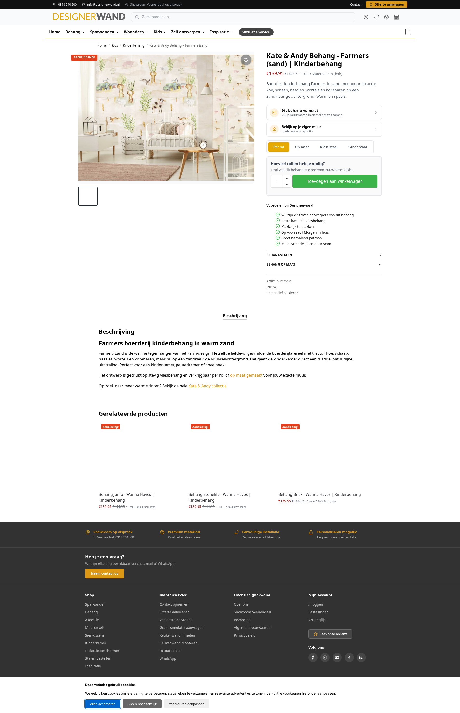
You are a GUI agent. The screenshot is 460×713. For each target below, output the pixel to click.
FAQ (386, 17)
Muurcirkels (95, 627)
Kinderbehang (133, 45)
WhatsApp (168, 658)
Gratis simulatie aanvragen (182, 627)
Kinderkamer (95, 643)
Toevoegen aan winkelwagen (335, 181)
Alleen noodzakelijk (142, 704)
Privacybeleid (244, 635)
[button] (408, 32)
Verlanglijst (317, 619)
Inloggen (315, 604)
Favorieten (376, 17)
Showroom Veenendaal (252, 612)
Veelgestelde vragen (176, 619)
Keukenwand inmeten (177, 635)
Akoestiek (92, 619)
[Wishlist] (174, 429)
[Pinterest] (337, 657)
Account (366, 17)
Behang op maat (280, 264)
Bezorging (242, 619)
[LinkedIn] (361, 657)
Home (102, 45)
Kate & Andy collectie (207, 385)
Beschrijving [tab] (235, 315)
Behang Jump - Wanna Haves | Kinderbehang (126, 497)
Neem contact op (104, 573)
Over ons (241, 604)
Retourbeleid (170, 650)
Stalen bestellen (98, 658)
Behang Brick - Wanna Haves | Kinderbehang (319, 494)
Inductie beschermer (102, 650)
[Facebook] (313, 657)
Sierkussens (95, 635)
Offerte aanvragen (175, 612)
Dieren (293, 293)
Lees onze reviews (333, 634)
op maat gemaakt (246, 375)
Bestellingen (318, 612)
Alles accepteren (102, 704)
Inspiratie (93, 666)
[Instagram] (325, 657)
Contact (355, 5)
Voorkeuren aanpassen (186, 704)
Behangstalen (279, 255)
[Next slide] (246, 117)
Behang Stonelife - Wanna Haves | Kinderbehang (220, 497)
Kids (115, 45)
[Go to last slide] (86, 117)
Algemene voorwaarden (253, 627)
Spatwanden (95, 604)
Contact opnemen (174, 604)
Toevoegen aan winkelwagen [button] (140, 516)
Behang (91, 612)
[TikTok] (349, 657)
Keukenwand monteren (179, 643)
